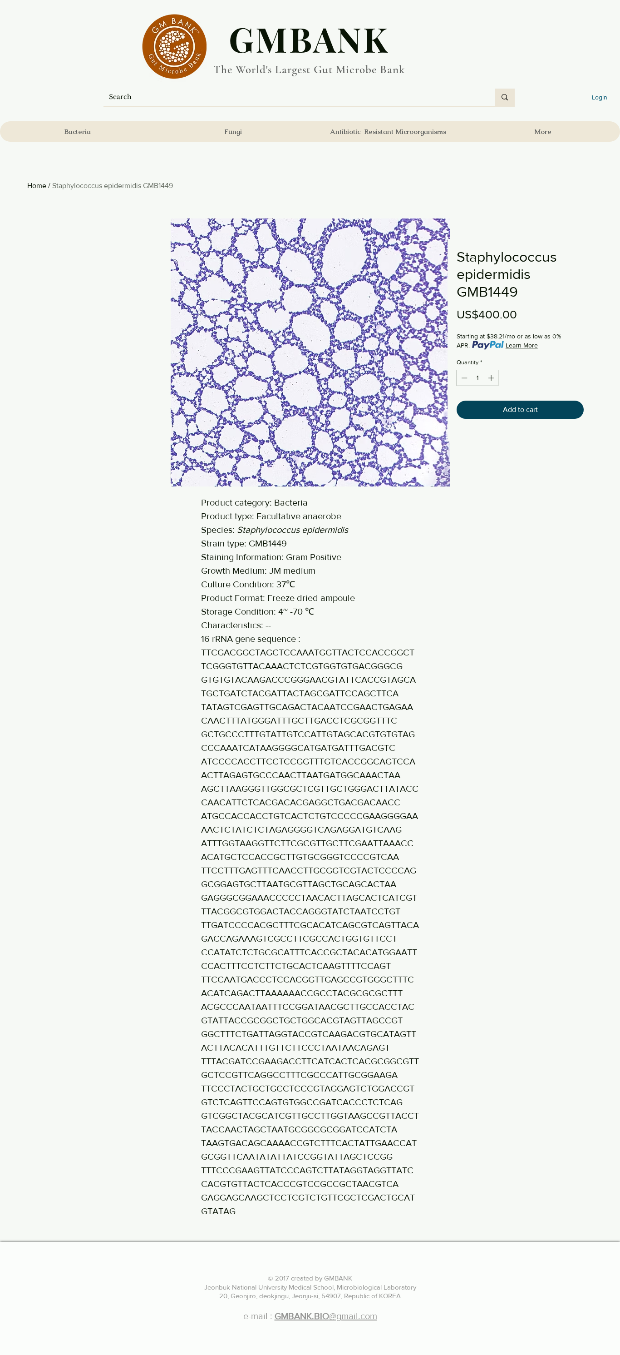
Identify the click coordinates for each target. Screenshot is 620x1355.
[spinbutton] (478, 378)
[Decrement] (463, 378)
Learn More (522, 345)
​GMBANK (309, 38)
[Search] (505, 97)
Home (36, 185)
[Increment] (492, 378)
